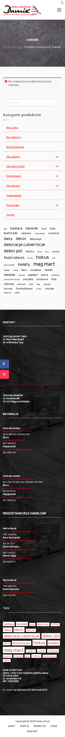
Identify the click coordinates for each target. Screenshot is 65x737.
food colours (14, 257)
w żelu (39, 289)
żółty (17, 292)
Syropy (10, 215)
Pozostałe (12, 205)
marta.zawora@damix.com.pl (18, 531)
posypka (28, 279)
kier (54, 258)
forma (30, 258)
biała (44, 228)
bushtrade (11, 233)
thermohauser (24, 288)
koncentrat (9, 265)
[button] (62, 3)
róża (54, 279)
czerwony (53, 233)
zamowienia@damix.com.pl (17, 431)
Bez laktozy (13, 137)
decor (21, 238)
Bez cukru (12, 127)
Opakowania (13, 195)
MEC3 (24, 269)
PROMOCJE (40, 726)
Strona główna (12, 47)
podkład (55, 275)
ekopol (56, 251)
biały (53, 228)
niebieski (9, 274)
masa (7, 270)
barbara (16, 228)
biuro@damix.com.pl (14, 440)
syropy (47, 284)
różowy (9, 284)
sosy (38, 284)
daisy (8, 238)
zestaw (49, 288)
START (11, 726)
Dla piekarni (13, 186)
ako (5, 228)
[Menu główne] (59, 9)
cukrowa (26, 233)
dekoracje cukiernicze (24, 244)
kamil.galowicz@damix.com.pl (19, 549)
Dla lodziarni (13, 176)
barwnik (32, 228)
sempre (21, 284)
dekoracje (35, 239)
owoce (21, 275)
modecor (35, 270)
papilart (33, 274)
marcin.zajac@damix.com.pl (17, 558)
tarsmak (8, 288)
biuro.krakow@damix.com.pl (18, 478)
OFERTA (24, 726)
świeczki (7, 292)
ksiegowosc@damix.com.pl (17, 449)
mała (15, 270)
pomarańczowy (12, 279)
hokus (42, 257)
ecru (47, 251)
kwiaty (24, 264)
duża (39, 251)
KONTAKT (32, 731)
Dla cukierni (13, 157)
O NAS (53, 726)
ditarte (30, 251)
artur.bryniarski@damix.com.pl (19, 540)
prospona (42, 279)
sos (31, 284)
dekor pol (13, 250)
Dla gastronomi (15, 166)
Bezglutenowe (15, 147)
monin (49, 270)
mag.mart (44, 264)
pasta (44, 274)
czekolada (39, 233)
